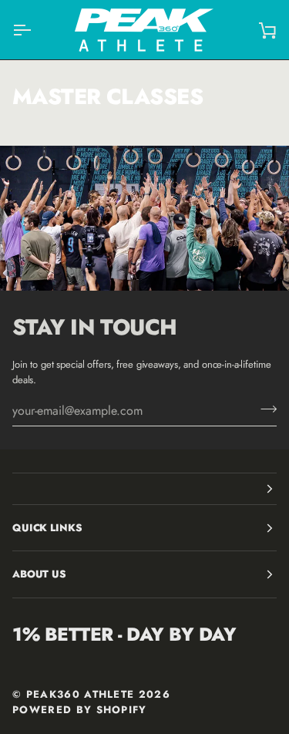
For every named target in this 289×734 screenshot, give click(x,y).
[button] (144, 489)
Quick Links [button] (47, 527)
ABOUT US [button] (39, 574)
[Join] (264, 408)
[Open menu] (35, 29)
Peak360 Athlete (80, 694)
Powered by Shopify (79, 709)
